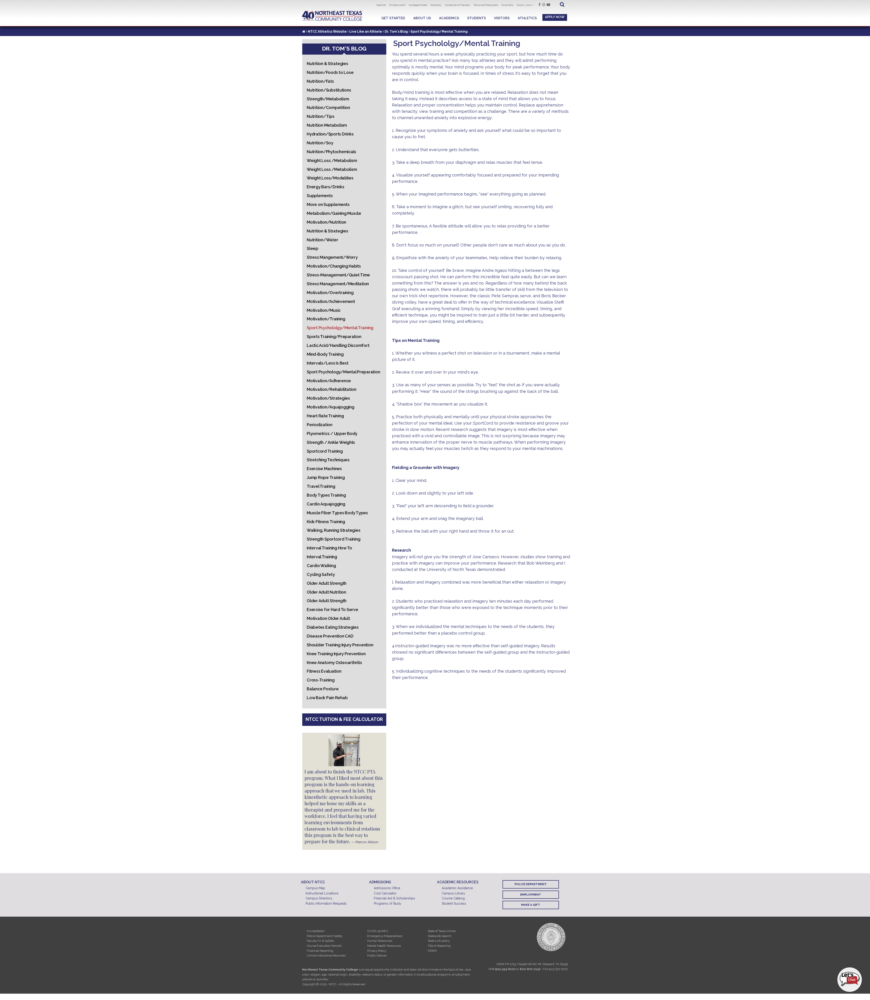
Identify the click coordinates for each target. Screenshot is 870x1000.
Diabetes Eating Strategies (333, 627)
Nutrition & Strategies (327, 63)
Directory (436, 5)
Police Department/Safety (324, 936)
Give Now (507, 5)
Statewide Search (439, 936)
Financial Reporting (320, 950)
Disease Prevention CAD (330, 636)
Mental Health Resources (384, 945)
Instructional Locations (322, 893)
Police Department (531, 884)
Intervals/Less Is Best (327, 363)
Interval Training (322, 556)
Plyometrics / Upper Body (332, 433)
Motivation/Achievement (331, 301)
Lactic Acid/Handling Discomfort (338, 345)
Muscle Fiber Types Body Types (337, 512)
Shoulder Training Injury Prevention (340, 645)
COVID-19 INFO (377, 931)
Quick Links (524, 5)
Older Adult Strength (326, 583)
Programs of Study (387, 903)
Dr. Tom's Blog (396, 31)
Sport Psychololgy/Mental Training (340, 327)
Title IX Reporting (439, 945)
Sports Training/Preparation (334, 336)
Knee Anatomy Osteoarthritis (334, 662)
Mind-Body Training (325, 354)
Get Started (393, 18)
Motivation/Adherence (329, 380)
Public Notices (377, 955)
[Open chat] (849, 979)
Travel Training (321, 486)
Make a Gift (530, 904)
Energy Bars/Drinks (325, 186)
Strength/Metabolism (328, 99)
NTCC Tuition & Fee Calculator (344, 719)
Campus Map (315, 888)
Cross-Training (321, 680)
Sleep (312, 248)
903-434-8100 (505, 969)
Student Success (454, 903)
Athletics (527, 18)
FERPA (432, 950)
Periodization (319, 424)
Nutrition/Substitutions (329, 90)
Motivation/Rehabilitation (331, 389)
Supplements (320, 195)
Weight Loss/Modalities (330, 178)
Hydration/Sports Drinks (330, 134)
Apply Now (555, 17)
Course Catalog (453, 898)
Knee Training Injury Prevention (336, 653)
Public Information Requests (326, 903)
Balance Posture (322, 688)
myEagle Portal (418, 5)
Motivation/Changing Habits (334, 266)
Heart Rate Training (325, 415)
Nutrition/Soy (320, 142)
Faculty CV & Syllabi (320, 940)
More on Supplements (328, 204)
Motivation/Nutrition (326, 222)
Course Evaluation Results (324, 945)
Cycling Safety (321, 574)
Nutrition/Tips (320, 116)
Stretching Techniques (328, 459)
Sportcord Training (325, 451)
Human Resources (379, 940)
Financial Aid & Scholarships (394, 898)
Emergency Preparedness (384, 936)
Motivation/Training (326, 318)
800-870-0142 (530, 969)
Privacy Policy (376, 950)
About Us (422, 18)
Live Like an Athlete (365, 31)
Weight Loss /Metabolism (332, 160)
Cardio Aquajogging (326, 504)
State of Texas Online (442, 931)
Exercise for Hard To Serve (332, 609)
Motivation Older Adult (328, 618)
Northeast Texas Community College (332, 16)
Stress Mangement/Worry (332, 257)
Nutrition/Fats (320, 81)
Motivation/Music (324, 310)
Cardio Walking (321, 565)
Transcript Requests (485, 5)
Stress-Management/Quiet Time (338, 275)
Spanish (381, 5)
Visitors (502, 18)
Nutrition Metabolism (327, 125)
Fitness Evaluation (324, 671)
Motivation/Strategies (328, 398)
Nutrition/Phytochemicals (331, 151)
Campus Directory (319, 898)
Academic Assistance (457, 888)
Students (476, 18)
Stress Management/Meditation (338, 283)
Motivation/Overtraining (330, 292)
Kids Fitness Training (326, 521)
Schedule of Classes (457, 5)
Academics (449, 18)
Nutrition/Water (322, 239)
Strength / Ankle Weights (331, 442)
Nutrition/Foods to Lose (330, 72)
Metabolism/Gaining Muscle (334, 213)
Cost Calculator (385, 893)
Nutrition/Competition (328, 107)
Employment (397, 5)
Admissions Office (387, 888)
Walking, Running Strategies (333, 530)
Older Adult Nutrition (326, 592)
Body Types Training (326, 495)
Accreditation (316, 931)
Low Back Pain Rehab (327, 697)
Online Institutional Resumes (326, 955)
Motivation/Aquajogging (330, 407)
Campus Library (453, 893)
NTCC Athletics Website (327, 31)
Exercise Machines (324, 468)
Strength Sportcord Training (333, 539)
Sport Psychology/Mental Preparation (343, 372)
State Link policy (439, 940)
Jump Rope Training (326, 477)
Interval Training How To (329, 548)
